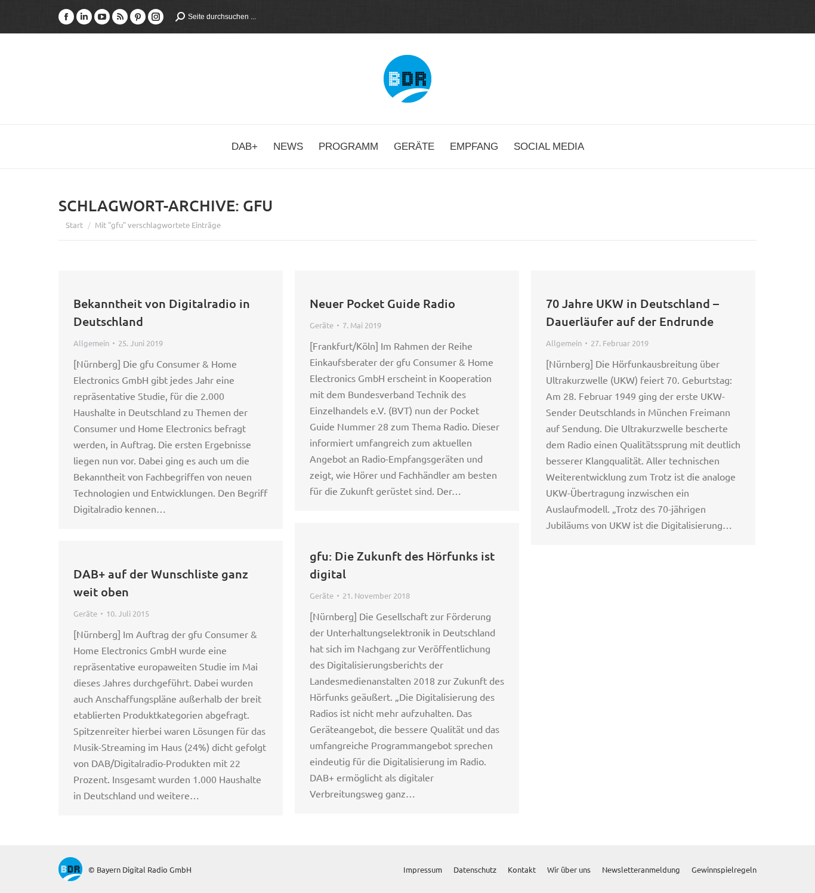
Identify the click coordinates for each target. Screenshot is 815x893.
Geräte (322, 325)
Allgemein (91, 343)
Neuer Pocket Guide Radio (382, 303)
